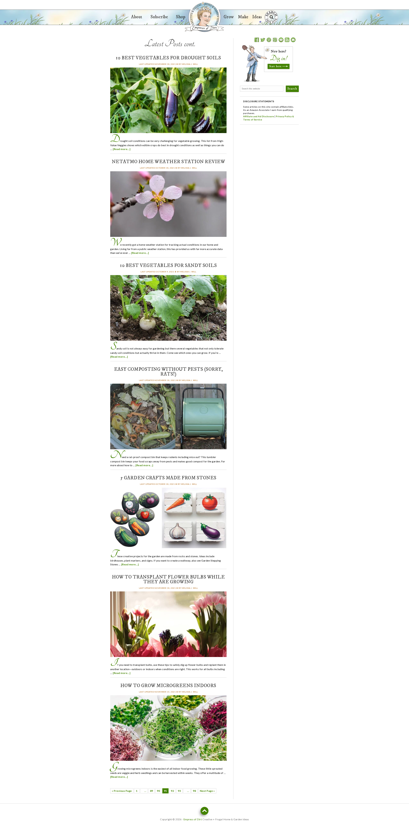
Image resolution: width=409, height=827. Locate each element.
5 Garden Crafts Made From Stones (168, 478)
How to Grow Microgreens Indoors (168, 686)
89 (151, 790)
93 (179, 790)
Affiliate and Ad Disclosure (258, 116)
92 (172, 790)
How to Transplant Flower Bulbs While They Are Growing (168, 579)
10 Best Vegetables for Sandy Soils (168, 266)
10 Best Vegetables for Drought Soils (168, 58)
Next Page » (207, 790)
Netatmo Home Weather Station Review (168, 162)
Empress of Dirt (204, 28)
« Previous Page (122, 790)
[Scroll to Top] (204, 811)
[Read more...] (121, 148)
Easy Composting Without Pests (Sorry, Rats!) (168, 371)
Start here (275, 66)
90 (158, 790)
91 (165, 790)
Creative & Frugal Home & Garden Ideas (204, 16)
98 (194, 790)
